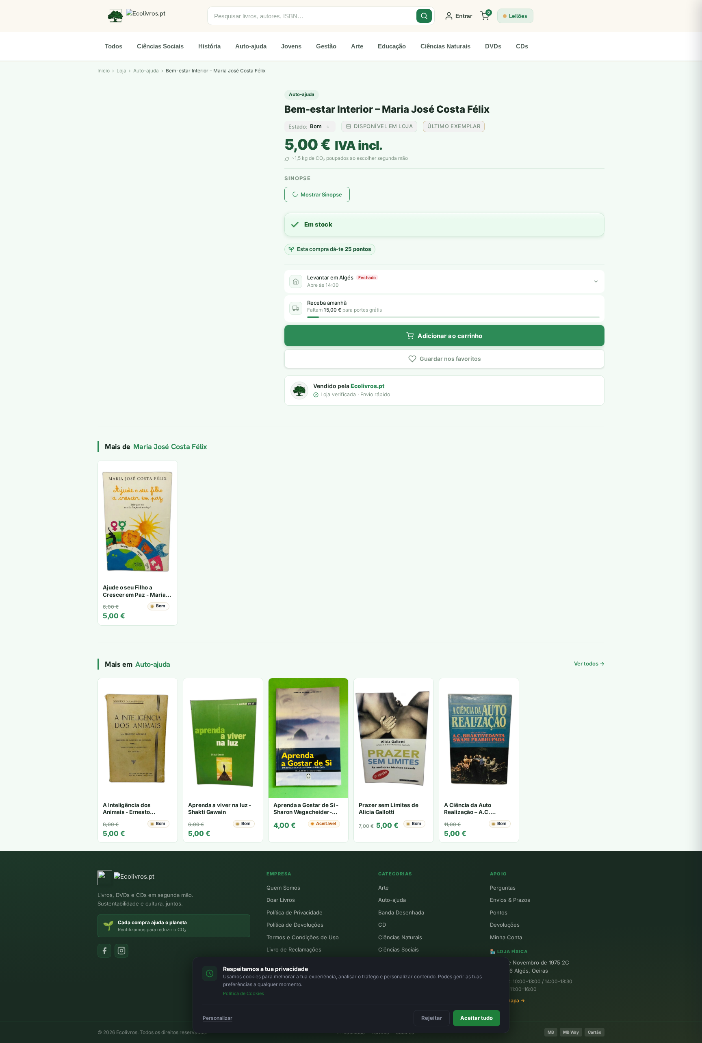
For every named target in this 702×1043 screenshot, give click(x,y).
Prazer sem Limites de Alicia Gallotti (388, 809)
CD (382, 924)
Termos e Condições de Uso (302, 937)
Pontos (498, 912)
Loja (121, 71)
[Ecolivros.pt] (152, 16)
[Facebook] (104, 951)
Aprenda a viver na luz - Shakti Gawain (219, 809)
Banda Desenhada (401, 912)
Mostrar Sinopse (321, 194)
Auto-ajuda (250, 46)
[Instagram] (121, 951)
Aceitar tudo (476, 1018)
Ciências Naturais (445, 46)
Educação (392, 46)
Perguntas (503, 887)
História (209, 46)
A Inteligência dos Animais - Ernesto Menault (127, 812)
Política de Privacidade (294, 912)
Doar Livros (280, 900)
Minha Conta (506, 937)
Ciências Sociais (160, 46)
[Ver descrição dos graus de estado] (328, 126)
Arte (357, 46)
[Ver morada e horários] (596, 281)
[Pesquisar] (424, 16)
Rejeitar (431, 1018)
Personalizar (217, 1018)
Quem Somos (283, 887)
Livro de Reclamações (293, 949)
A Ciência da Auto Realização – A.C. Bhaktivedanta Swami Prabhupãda (473, 816)
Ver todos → (589, 663)
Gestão (326, 46)
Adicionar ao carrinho (450, 336)
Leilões (518, 16)
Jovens (291, 46)
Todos (113, 46)
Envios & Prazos (510, 900)
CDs (522, 46)
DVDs (493, 46)
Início (104, 71)
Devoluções (505, 924)
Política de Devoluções (294, 924)
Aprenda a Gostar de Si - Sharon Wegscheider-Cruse (305, 812)
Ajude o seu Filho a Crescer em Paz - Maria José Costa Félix (134, 594)
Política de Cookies (243, 993)
